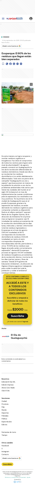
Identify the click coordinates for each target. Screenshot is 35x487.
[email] (17, 64)
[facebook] (10, 64)
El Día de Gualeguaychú (19, 336)
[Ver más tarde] (3, 63)
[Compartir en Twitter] (14, 64)
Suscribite (17, 316)
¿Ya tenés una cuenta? (17, 322)
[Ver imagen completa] (31, 84)
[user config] (31, 18)
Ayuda (28, 477)
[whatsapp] (7, 64)
